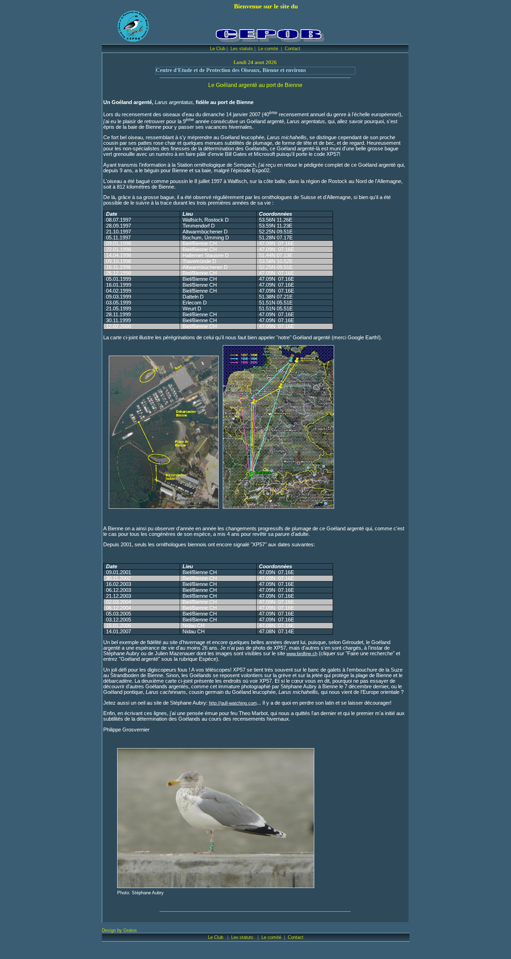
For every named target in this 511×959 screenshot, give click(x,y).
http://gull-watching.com (233, 703)
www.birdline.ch (301, 653)
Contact (292, 48)
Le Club (217, 48)
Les (234, 937)
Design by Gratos (119, 930)
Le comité (268, 48)
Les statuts (241, 48)
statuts (247, 937)
